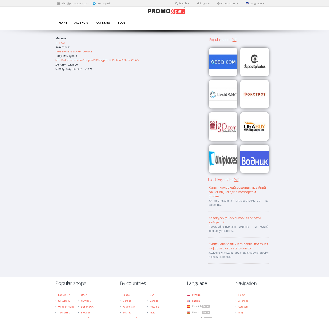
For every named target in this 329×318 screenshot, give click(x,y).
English (196, 300)
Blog (121, 22)
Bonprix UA (87, 306)
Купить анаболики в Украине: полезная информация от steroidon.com (238, 246)
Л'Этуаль (86, 300)
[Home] (166, 11)
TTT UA (60, 42)
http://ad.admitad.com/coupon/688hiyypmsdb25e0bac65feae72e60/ (97, 60)
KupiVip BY (64, 295)
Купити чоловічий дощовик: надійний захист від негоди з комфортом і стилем (237, 191)
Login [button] (203, 3)
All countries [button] (228, 3)
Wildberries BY (66, 306)
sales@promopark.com (75, 3)
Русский (196, 295)
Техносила (64, 312)
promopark (103, 3)
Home (63, 22)
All (234, 39)
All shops (81, 22)
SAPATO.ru (64, 300)
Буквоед (85, 312)
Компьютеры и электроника (73, 51)
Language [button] (256, 3)
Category (103, 22)
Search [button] (183, 3)
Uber (84, 295)
